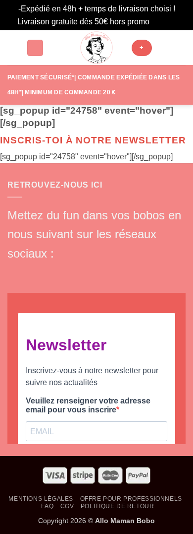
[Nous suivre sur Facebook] (15, 272)
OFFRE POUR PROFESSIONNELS (131, 498)
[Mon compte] (164, 48)
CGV (67, 506)
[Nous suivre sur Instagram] (32, 272)
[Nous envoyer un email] (65, 272)
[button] (13, 48)
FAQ (47, 506)
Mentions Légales (40, 498)
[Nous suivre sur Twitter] (49, 272)
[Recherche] (35, 48)
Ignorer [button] (163, 21)
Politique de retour (117, 506)
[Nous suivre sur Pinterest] (82, 272)
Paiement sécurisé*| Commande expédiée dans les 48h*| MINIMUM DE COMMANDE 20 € (93, 85)
